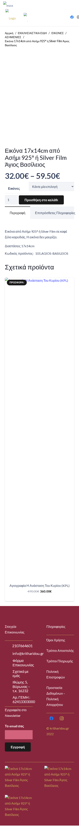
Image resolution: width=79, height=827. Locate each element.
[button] (39, 597)
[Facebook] (72, 17)
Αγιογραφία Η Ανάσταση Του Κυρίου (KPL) (39, 585)
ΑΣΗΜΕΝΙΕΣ (13, 37)
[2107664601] (8, 646)
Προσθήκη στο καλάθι (41, 200)
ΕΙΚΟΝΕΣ (57, 33)
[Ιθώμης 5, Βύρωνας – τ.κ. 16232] (9, 686)
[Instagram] (62, 718)
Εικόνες (14, 188)
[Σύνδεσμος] (23, 4)
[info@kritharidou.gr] (9, 653)
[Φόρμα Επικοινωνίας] (9, 663)
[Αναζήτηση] (66, 4)
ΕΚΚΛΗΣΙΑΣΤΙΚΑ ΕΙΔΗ (32, 33)
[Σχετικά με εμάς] (9, 673)
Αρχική (9, 33)
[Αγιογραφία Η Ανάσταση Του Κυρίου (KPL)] (39, 429)
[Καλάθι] (59, 17)
